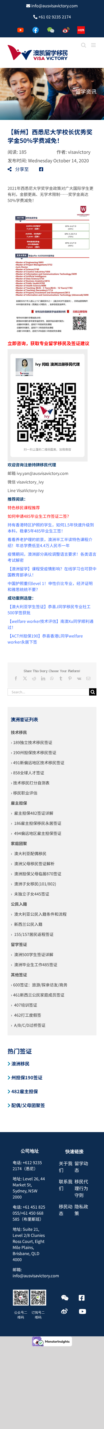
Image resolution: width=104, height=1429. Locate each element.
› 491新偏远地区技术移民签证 (37, 762)
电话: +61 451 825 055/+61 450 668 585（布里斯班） (29, 1213)
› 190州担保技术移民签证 (33, 752)
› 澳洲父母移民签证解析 (33, 863)
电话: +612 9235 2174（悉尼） (27, 1165)
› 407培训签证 (24, 1005)
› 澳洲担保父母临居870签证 (36, 874)
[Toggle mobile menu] (93, 45)
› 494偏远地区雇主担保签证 (36, 833)
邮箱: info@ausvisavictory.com (36, 1272)
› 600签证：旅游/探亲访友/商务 (39, 985)
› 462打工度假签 (26, 1015)
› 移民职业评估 (24, 793)
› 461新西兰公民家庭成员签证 (37, 995)
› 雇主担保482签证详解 (32, 813)
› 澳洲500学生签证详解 (32, 954)
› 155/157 (20, 934)
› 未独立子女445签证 (30, 894)
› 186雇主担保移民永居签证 (36, 823)
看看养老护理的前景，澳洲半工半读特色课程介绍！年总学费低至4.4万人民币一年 (50, 542)
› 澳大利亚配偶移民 (28, 853)
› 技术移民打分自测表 (30, 783)
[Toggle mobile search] (83, 45)
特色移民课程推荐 (24, 507)
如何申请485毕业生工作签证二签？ (39, 516)
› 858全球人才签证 (27, 773)
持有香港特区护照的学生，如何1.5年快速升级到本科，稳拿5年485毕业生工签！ (51, 528)
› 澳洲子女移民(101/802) (33, 884)
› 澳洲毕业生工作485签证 (34, 964)
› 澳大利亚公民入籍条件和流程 (39, 914)
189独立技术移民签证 (32, 742)
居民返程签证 (41, 934)
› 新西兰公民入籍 (26, 924)
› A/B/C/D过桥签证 (28, 1025)
